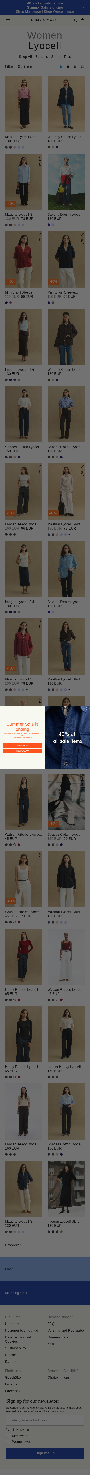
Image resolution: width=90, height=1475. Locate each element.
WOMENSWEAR (22, 747)
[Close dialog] (87, 708)
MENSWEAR (22, 742)
